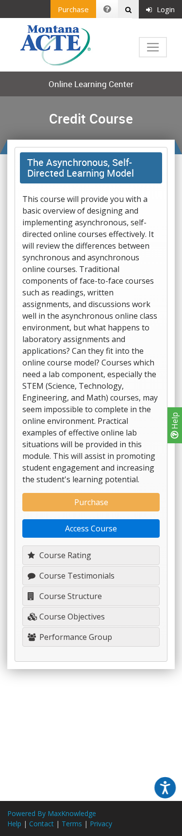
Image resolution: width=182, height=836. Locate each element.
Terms (72, 823)
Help (174, 421)
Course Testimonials (76, 575)
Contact (41, 823)
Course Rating (64, 555)
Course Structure (69, 596)
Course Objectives (71, 616)
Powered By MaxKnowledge (51, 813)
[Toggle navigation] (153, 47)
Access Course (91, 528)
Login (166, 9)
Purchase (73, 9)
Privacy (101, 823)
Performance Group (74, 637)
